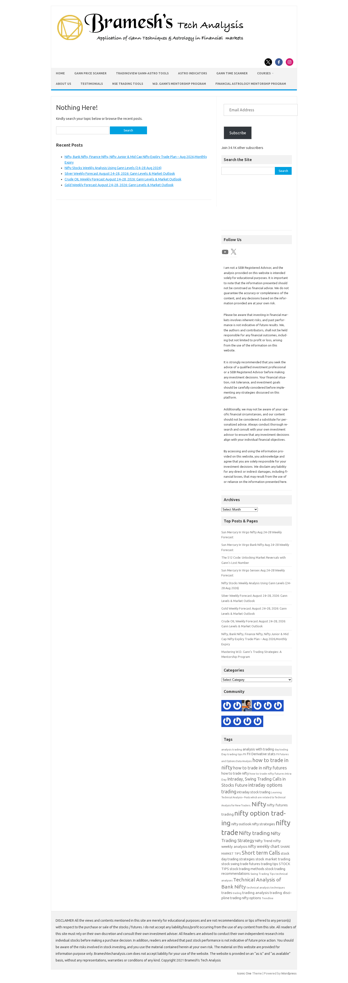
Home (60, 73)
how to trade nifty (235, 773)
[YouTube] (225, 252)
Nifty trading (254, 833)
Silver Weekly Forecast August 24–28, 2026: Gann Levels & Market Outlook (120, 173)
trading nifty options (245, 898)
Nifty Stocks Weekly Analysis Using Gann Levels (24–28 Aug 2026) (113, 168)
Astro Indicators (192, 73)
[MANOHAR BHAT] (227, 706)
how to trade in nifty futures (260, 767)
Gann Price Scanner (90, 73)
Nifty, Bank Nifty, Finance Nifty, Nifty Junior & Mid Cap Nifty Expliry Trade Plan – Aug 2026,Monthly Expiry (255, 639)
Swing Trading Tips (262, 873)
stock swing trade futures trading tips (249, 864)
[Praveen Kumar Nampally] (237, 722)
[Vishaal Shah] (278, 706)
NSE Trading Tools (127, 83)
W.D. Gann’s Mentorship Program (179, 83)
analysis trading (231, 749)
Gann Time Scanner (232, 73)
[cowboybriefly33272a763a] (267, 706)
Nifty (259, 804)
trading (237, 893)
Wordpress (289, 973)
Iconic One (244, 973)
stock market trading (272, 859)
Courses (264, 73)
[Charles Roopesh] (257, 722)
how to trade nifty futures (267, 773)
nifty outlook (241, 824)
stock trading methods (247, 869)
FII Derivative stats (261, 754)
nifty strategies (263, 824)
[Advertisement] (256, 205)
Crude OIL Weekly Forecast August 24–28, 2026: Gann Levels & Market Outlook (123, 179)
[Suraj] (237, 706)
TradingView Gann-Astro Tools (142, 73)
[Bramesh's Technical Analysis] (150, 41)
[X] (233, 252)
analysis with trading (258, 749)
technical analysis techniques (266, 887)
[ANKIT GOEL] (227, 722)
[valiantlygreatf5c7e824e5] (257, 706)
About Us (63, 83)
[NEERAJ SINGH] (247, 706)
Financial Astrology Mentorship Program (250, 83)
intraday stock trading (253, 792)
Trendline (267, 898)
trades (226, 893)
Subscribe (237, 133)
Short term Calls (261, 853)
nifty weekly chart (264, 846)
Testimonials (91, 83)
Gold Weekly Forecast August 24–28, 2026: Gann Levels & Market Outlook (119, 185)
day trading (281, 749)
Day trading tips (231, 754)
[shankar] (247, 722)
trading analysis (255, 893)
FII (244, 754)
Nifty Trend (263, 841)
